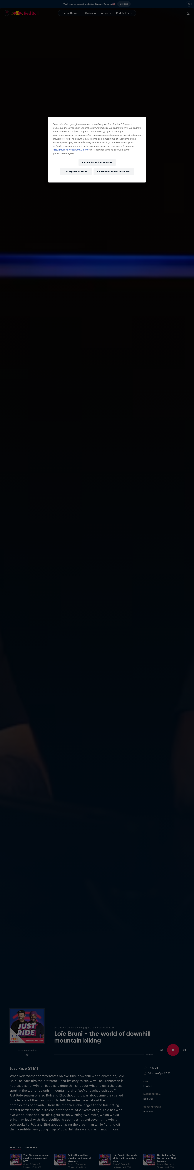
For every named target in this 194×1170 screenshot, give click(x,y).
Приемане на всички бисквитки (113, 171)
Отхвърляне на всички (76, 171)
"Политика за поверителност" (71, 149)
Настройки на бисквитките (97, 162)
